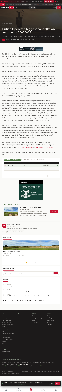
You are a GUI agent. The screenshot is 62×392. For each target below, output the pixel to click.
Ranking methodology (37, 318)
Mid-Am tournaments (7, 326)
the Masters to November (44, 147)
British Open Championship (11, 251)
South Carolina (43, 362)
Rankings (34, 315)
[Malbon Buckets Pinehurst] (31, 190)
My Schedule (5, 346)
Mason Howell (11, 165)
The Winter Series (6, 337)
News (7, 23)
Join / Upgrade (50, 318)
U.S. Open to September (25, 147)
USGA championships (7, 329)
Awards (33, 320)
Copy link (21, 231)
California (4, 362)
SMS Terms (40, 371)
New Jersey (51, 362)
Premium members (12, 175)
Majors (3, 331)
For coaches (35, 322)
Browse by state (6, 318)
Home (3, 23)
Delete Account (48, 371)
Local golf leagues (6, 320)
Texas (13, 362)
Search (56, 273)
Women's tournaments (7, 324)
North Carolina (35, 362)
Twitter (8, 231)
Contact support (6, 351)
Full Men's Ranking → (53, 175)
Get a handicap (5, 343)
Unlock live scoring (31, 262)
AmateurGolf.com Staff (12, 39)
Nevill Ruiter (11, 172)
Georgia (29, 362)
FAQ (3, 354)
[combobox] (31, 273)
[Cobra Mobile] (31, 49)
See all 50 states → (23, 364)
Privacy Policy (33, 371)
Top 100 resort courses (7, 339)
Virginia (12, 364)
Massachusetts (5, 364)
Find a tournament (6, 315)
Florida (9, 362)
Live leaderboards (21, 315)
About (48, 322)
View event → (31, 258)
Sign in (54, 7)
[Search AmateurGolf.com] (38, 7)
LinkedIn (15, 231)
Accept (57, 383)
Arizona (24, 362)
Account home (50, 320)
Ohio (16, 364)
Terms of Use (25, 371)
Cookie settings (56, 371)
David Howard (11, 169)
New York (19, 362)
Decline (51, 383)
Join (59, 7)
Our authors (49, 324)
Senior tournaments (6, 322)
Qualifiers (4, 341)
